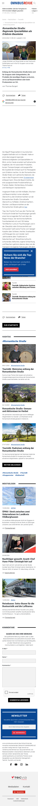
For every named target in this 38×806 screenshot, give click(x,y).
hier (25, 207)
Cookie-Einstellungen (19, 801)
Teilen (23, 95)
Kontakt (26, 786)
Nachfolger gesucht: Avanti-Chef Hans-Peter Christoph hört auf (18, 560)
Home (4, 19)
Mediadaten (13, 786)
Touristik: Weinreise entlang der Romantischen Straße (18, 370)
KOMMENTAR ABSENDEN (19, 700)
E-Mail (4, 648)
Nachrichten (12, 19)
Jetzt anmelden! (11, 269)
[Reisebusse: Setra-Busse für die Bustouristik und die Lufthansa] (19, 588)
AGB (17, 798)
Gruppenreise (29, 177)
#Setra (13, 600)
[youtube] (16, 764)
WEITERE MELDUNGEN (12, 465)
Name (4, 657)
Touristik (20, 19)
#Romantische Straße (14, 341)
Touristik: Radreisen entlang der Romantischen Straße (18, 449)
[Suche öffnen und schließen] (33, 3)
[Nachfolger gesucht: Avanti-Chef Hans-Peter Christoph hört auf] (19, 543)
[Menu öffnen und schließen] (3, 3)
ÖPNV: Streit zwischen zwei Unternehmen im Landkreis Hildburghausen (16, 514)
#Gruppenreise (7, 475)
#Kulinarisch (19, 475)
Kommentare (10, 95)
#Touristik (23, 473)
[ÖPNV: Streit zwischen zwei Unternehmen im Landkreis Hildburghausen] (19, 496)
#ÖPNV (13, 508)
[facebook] (11, 764)
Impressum (10, 798)
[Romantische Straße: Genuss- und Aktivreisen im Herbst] (19, 393)
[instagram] (21, 764)
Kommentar (6, 665)
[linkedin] (27, 764)
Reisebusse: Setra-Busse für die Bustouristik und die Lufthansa (18, 604)
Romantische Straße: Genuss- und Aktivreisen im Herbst (17, 409)
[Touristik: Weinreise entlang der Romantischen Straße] (19, 353)
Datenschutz (24, 798)
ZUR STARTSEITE (11, 325)
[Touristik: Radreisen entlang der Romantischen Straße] (19, 432)
